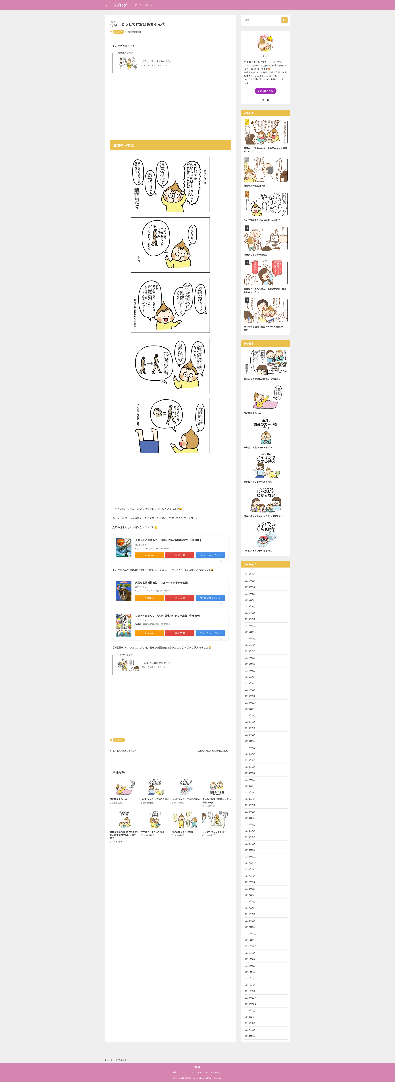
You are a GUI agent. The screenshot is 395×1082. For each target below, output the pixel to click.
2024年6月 (250, 741)
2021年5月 (250, 972)
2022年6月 (250, 894)
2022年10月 (251, 869)
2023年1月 (250, 850)
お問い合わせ (178, 1072)
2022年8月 (250, 882)
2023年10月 (251, 792)
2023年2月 (250, 843)
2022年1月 (250, 927)
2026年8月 (250, 574)
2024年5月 (250, 747)
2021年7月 (250, 959)
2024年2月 (250, 766)
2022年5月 (250, 901)
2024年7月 (250, 734)
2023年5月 (250, 824)
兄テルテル (118, 32)
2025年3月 (250, 683)
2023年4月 (250, 830)
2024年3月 (250, 760)
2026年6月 (250, 587)
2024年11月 (251, 708)
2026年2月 (250, 612)
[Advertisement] (170, 104)
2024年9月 (250, 721)
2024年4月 (250, 753)
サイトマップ (217, 1072)
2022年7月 (250, 888)
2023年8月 (250, 805)
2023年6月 (250, 818)
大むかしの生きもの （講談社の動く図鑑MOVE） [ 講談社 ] (168, 540)
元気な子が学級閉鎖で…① (156, 663)
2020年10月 (251, 1004)
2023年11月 (251, 785)
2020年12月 (251, 997)
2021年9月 (250, 952)
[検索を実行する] (284, 20)
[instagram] (263, 99)
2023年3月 (250, 837)
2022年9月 (250, 875)
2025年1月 (250, 696)
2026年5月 (250, 593)
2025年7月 (250, 657)
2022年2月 (250, 920)
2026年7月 (250, 580)
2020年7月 (250, 1023)
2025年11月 (251, 632)
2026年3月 (250, 606)
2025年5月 (250, 670)
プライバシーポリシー (197, 1072)
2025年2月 (250, 689)
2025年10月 (251, 638)
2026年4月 (250, 599)
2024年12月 (251, 702)
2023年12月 (251, 779)
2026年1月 (250, 619)
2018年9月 (250, 1036)
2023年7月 (250, 811)
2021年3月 (250, 984)
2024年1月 (250, 773)
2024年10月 (251, 715)
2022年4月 (250, 907)
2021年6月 (250, 965)
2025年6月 (250, 664)
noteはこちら (265, 90)
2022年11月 (251, 862)
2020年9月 (250, 1010)
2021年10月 (251, 946)
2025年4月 (250, 676)
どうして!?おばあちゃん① (155, 61)
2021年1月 (250, 991)
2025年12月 (251, 625)
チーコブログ (116, 5)
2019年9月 (250, 1029)
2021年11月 (251, 940)
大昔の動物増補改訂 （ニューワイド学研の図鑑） (162, 582)
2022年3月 (250, 914)
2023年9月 (250, 798)
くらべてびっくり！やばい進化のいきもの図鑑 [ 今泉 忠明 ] (168, 615)
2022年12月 (251, 856)
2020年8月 (250, 1016)
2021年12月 (251, 933)
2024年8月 (250, 728)
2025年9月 (250, 644)
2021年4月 (250, 978)
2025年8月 (250, 651)
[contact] (267, 99)
